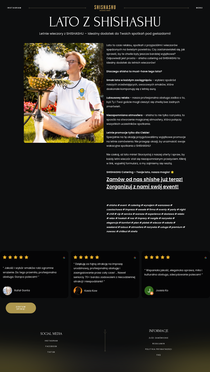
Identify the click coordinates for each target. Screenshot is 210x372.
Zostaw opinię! (21, 308)
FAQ (159, 355)
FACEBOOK (51, 346)
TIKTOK (51, 352)
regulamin (158, 343)
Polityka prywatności (158, 349)
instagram (14, 8)
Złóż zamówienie (159, 338)
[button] (199, 8)
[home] (105, 8)
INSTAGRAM (51, 341)
